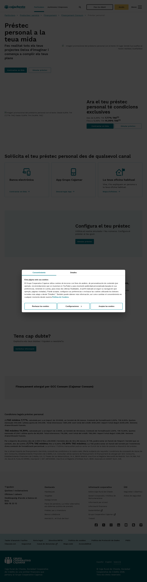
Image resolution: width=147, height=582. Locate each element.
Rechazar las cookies (40, 306)
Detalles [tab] (73, 273)
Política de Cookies (60, 297)
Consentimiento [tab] (39, 273)
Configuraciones (72, 306)
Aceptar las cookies (106, 306)
